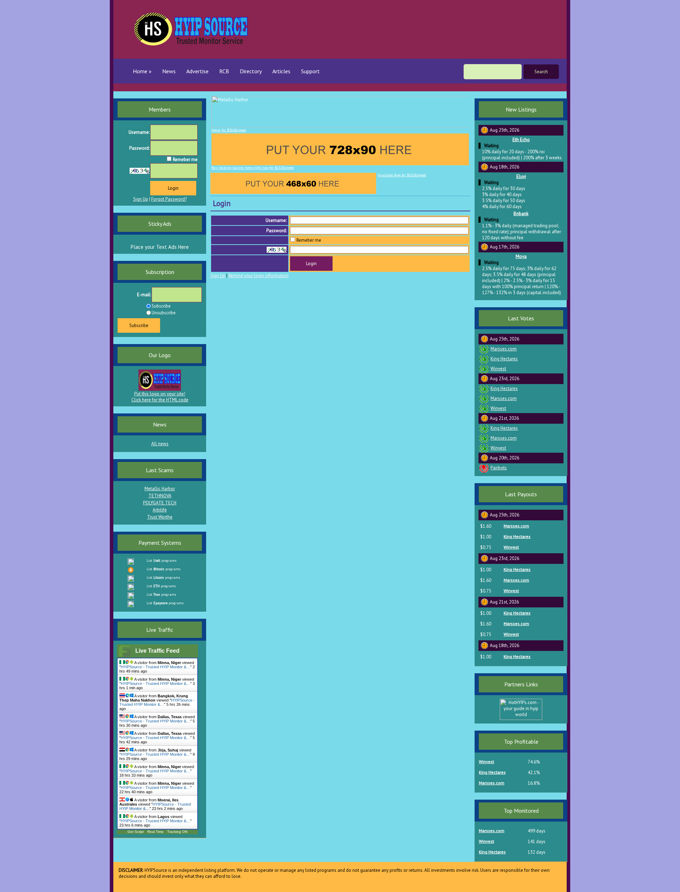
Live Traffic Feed (157, 651)
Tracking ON (177, 832)
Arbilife (160, 510)
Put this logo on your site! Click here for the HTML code (159, 397)
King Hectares (504, 359)
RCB (224, 71)
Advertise (197, 71)
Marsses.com (504, 349)
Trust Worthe (159, 517)
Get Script (136, 832)
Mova (521, 256)
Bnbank (521, 214)
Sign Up (217, 276)
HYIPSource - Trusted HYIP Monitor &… (155, 667)
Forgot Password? (169, 199)
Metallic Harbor (159, 489)
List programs (161, 560)
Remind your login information (258, 276)
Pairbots (499, 468)
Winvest (498, 369)
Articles (281, 71)
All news (160, 444)
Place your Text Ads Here (160, 247)
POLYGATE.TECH (159, 503)
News (169, 71)
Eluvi (521, 176)
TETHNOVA (159, 496)
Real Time (155, 832)
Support (310, 71)
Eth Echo (521, 140)
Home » (142, 71)
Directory (251, 71)
